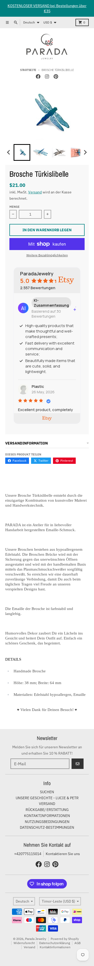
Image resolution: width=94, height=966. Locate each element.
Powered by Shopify (65, 939)
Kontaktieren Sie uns (63, 853)
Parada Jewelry (35, 939)
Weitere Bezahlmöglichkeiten (47, 255)
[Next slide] (85, 152)
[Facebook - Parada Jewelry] (38, 76)
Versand (35, 192)
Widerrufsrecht (24, 943)
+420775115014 (27, 853)
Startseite (28, 70)
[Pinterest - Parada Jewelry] (55, 76)
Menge (14, 207)
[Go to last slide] (9, 152)
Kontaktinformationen (55, 947)
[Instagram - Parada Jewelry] (47, 76)
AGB (77, 943)
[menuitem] (22, 152)
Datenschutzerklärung (54, 943)
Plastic (38, 386)
